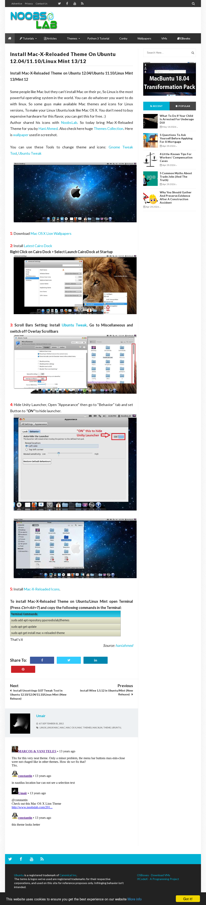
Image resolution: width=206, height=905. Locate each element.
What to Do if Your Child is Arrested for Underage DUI (177, 119)
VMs (164, 38)
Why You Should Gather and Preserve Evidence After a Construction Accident (176, 197)
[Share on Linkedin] (95, 660)
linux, (43, 727)
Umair (40, 716)
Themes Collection (108, 128)
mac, (62, 727)
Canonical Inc (68, 875)
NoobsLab (69, 122)
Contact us (41, 3)
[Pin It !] (23, 669)
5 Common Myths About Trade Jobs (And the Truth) (176, 176)
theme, (107, 727)
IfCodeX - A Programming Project (158, 879)
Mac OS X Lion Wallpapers (50, 233)
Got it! (188, 898)
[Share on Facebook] (42, 660)
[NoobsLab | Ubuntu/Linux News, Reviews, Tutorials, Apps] (33, 20)
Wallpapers (144, 38)
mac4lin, (98, 727)
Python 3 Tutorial (98, 38)
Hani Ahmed (48, 128)
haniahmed (124, 645)
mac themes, (84, 727)
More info (135, 898)
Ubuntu (19, 875)
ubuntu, (117, 727)
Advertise (16, 3)
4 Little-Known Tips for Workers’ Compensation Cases (176, 157)
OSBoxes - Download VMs (153, 875)
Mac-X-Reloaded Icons (42, 589)
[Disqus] (71, 794)
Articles (52, 38)
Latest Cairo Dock (38, 245)
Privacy (29, 3)
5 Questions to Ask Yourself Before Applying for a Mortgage (176, 138)
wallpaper (21, 135)
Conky (123, 38)
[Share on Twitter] (69, 660)
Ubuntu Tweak (29, 153)
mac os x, (71, 727)
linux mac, (53, 727)
